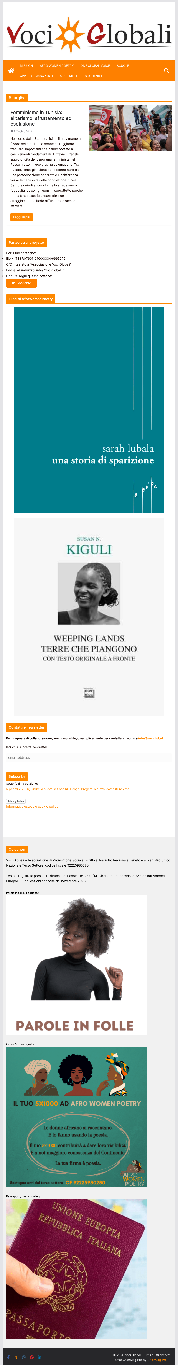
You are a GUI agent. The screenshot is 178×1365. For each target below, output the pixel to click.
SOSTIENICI (93, 76)
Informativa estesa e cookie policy (32, 806)
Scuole (123, 65)
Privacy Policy (16, 801)
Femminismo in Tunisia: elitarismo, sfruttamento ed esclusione (41, 118)
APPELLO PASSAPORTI (36, 76)
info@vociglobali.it (152, 738)
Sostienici (24, 283)
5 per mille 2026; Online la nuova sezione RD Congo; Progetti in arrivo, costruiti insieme (67, 789)
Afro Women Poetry (57, 65)
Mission (26, 65)
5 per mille (69, 76)
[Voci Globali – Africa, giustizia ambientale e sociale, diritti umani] (89, 15)
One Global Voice (95, 65)
